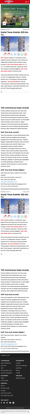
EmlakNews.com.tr (5, 29)
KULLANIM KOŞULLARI (7, 395)
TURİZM (18, 373)
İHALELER (3, 365)
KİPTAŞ (18, 370)
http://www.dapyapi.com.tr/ (9, 181)
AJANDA (18, 363)
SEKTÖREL (19, 368)
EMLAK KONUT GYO (6, 370)
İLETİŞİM (3, 390)
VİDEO (2, 378)
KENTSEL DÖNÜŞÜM (6, 373)
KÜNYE (3, 385)
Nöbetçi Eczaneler (20, 378)
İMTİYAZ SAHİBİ (5, 388)
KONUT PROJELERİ (6, 363)
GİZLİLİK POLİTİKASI (6, 393)
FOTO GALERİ (4, 380)
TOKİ (2, 368)
